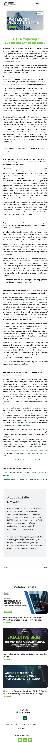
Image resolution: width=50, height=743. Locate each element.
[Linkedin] (20, 740)
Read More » (7, 623)
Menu (37, 3)
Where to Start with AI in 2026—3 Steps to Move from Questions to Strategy (25, 692)
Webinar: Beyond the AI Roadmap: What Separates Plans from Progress (23, 618)
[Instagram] (25, 740)
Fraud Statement (22, 735)
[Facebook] (30, 740)
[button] (25, 718)
